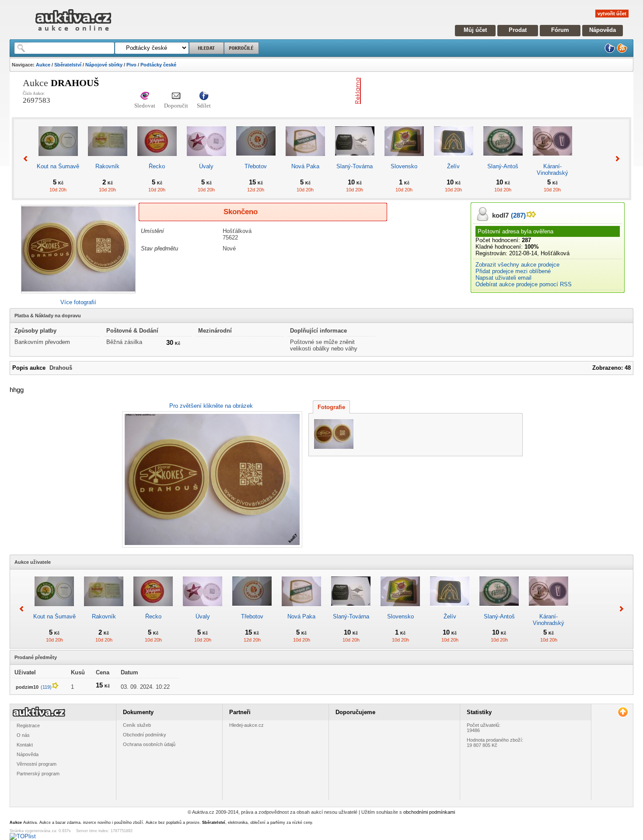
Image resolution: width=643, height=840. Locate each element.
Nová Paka (305, 166)
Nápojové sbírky (103, 64)
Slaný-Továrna (354, 166)
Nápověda (602, 30)
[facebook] (610, 51)
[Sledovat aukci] (144, 96)
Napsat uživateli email (503, 277)
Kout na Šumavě (58, 166)
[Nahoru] (623, 712)
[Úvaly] (206, 159)
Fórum (560, 30)
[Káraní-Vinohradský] (552, 159)
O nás (23, 735)
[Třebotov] (255, 159)
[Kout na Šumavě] (58, 159)
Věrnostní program (36, 764)
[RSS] (622, 51)
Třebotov (256, 166)
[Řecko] (157, 159)
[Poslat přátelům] (176, 96)
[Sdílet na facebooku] (204, 96)
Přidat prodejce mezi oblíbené (513, 271)
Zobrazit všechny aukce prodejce (517, 264)
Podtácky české (158, 64)
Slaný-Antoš (502, 166)
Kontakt (25, 744)
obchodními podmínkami (429, 812)
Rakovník (107, 166)
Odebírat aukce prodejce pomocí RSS (523, 284)
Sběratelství (67, 64)
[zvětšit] (211, 479)
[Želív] (453, 159)
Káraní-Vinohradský (552, 169)
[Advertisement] (466, 91)
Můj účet (475, 30)
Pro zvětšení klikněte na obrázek (211, 406)
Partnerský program (38, 773)
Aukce (43, 64)
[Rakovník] (107, 159)
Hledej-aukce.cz (246, 725)
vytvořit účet (612, 13)
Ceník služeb (137, 725)
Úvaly (206, 166)
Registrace (28, 725)
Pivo (131, 64)
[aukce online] (73, 33)
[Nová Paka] (305, 159)
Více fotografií (78, 302)
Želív (453, 166)
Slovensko (404, 166)
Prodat (518, 30)
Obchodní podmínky (144, 734)
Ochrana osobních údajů (149, 744)
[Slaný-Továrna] (354, 159)
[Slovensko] (404, 159)
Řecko (157, 166)
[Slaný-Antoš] (503, 159)
